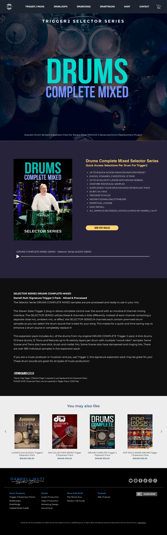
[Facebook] (140, 481)
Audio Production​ (50, 497)
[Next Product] (161, 431)
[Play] (17, 256)
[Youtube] (131, 481)
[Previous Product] (6, 431)
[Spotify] (136, 481)
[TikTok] (145, 481)
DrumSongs (14, 504)
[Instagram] (150, 481)
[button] (158, 7)
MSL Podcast (104, 497)
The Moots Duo (74, 497)
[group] (83, 437)
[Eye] (146, 494)
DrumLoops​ (15, 500)
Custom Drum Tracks (19, 508)
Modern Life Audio (76, 501)
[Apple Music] (155, 481)
